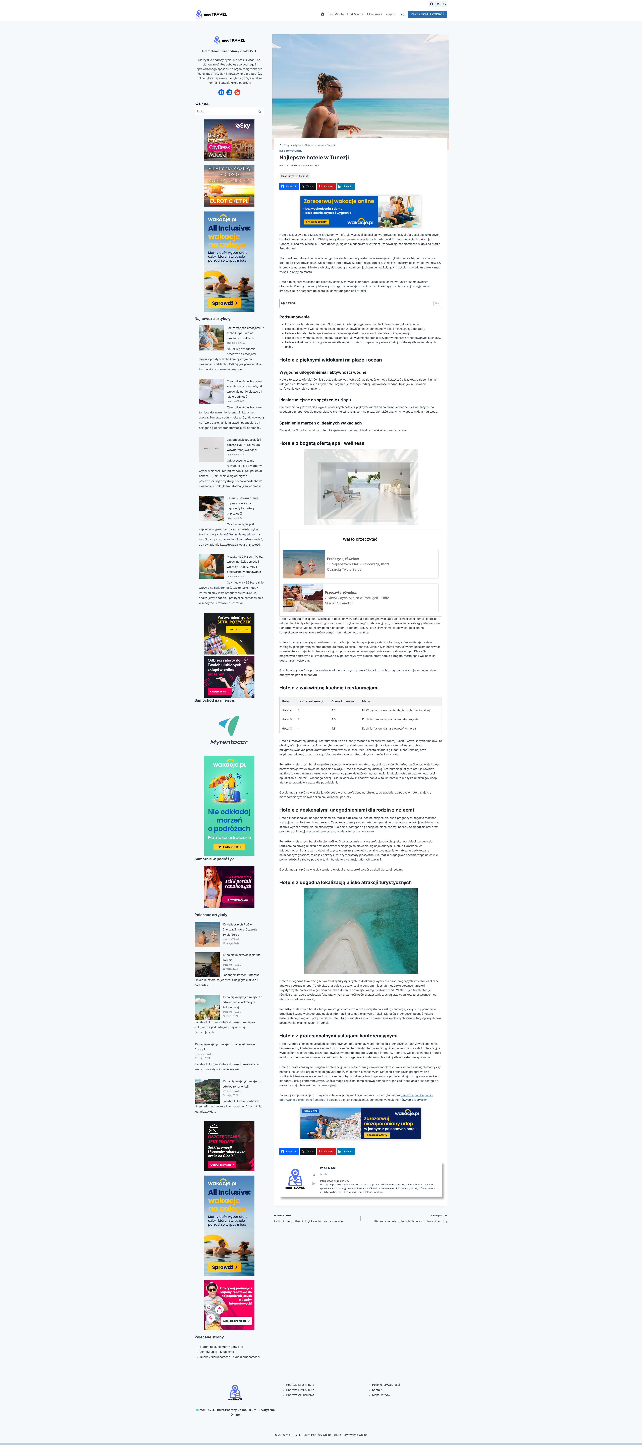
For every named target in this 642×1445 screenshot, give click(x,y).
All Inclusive (374, 14)
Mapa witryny (381, 1395)
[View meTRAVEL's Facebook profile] (314, 1176)
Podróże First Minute (300, 1390)
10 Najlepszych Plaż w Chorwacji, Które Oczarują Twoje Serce (240, 929)
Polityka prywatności (386, 1384)
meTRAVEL (292, 165)
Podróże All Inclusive (300, 1395)
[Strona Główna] (280, 145)
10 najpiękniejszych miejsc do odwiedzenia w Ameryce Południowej (242, 1002)
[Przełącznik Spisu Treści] (435, 303)
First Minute (355, 14)
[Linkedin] (438, 4)
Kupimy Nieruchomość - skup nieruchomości (230, 1357)
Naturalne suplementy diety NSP (222, 1346)
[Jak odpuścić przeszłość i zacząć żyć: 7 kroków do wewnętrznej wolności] (211, 449)
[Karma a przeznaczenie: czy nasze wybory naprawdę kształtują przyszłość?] (211, 508)
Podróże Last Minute (300, 1384)
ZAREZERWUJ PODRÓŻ (427, 14)
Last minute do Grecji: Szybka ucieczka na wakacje (308, 1218)
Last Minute (336, 14)
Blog (402, 14)
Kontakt (377, 1390)
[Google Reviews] (444, 4)
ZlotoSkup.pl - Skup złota (217, 1351)
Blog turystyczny (291, 151)
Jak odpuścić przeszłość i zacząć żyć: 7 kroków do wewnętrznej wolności (244, 445)
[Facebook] (431, 4)
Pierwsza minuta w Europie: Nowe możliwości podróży (410, 1218)
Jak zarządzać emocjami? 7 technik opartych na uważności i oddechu (245, 333)
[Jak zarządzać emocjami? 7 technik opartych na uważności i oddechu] (211, 337)
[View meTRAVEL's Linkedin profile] (314, 1183)
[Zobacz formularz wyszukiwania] (423, 4)
